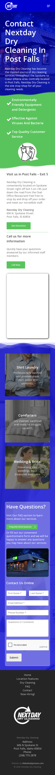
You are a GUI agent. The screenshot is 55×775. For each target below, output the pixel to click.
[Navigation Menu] (48, 6)
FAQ (27, 686)
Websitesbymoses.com (33, 763)
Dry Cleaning (27, 682)
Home (27, 675)
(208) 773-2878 (27, 755)
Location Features (27, 678)
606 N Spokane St (27, 745)
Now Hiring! (27, 694)
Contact (27, 690)
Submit (14, 657)
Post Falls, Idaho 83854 (27, 748)
